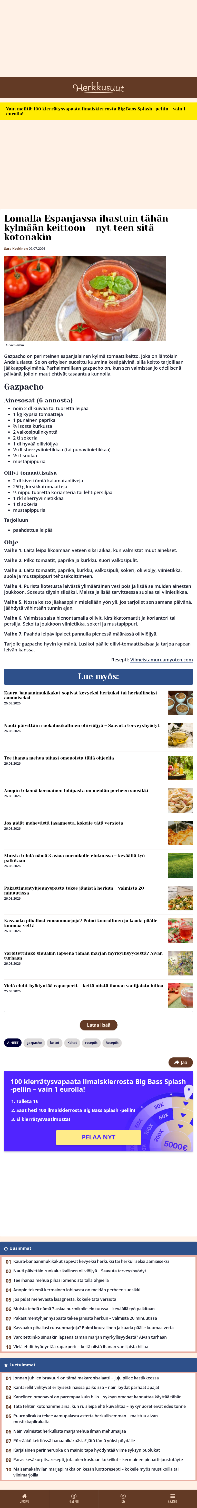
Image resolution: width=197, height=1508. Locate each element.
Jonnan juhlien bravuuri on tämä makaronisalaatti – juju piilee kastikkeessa (86, 1378)
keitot (54, 1042)
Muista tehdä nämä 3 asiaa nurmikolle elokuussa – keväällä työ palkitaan (74, 858)
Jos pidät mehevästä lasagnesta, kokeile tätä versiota (63, 823)
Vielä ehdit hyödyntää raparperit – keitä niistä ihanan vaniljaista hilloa (83, 985)
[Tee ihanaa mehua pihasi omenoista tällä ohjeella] (180, 768)
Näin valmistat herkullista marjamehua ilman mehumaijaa (69, 1431)
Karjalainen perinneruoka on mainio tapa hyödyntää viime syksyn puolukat (86, 1450)
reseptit (91, 1042)
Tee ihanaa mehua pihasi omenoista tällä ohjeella (59, 758)
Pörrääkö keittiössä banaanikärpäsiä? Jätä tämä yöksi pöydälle (74, 1440)
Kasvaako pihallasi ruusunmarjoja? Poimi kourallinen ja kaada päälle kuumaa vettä (80, 923)
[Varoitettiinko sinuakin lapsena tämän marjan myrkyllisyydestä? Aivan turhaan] (180, 963)
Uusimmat (20, 1248)
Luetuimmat (22, 1365)
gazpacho (34, 1042)
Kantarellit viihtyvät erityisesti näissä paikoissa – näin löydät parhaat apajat (86, 1387)
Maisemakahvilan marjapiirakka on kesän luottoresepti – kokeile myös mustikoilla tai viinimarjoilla (96, 1472)
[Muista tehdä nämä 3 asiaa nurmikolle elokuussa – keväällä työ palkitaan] (180, 865)
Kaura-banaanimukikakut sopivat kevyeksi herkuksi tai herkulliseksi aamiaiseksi (80, 695)
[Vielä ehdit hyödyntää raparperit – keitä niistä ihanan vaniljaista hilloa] (180, 995)
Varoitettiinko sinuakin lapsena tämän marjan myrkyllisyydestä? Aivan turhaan (83, 956)
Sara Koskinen (16, 248)
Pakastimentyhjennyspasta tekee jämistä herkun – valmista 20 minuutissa (74, 891)
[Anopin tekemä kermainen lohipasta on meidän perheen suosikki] (180, 800)
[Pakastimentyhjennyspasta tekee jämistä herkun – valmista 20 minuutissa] (180, 898)
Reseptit (112, 1042)
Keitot (72, 1042)
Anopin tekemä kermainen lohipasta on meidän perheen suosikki (76, 790)
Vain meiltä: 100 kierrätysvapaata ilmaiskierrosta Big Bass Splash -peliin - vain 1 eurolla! (95, 111)
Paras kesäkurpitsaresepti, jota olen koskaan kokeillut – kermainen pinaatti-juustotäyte (98, 1459)
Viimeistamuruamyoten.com (161, 660)
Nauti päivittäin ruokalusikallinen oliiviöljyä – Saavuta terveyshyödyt (82, 725)
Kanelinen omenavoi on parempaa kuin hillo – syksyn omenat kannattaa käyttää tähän (97, 1397)
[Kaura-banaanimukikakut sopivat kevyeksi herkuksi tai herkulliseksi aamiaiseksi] (180, 703)
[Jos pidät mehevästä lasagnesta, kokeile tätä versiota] (180, 833)
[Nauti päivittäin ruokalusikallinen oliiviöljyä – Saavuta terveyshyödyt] (180, 735)
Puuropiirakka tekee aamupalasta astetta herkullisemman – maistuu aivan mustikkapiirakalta (85, 1418)
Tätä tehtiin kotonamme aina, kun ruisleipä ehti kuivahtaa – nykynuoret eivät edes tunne (99, 1406)
